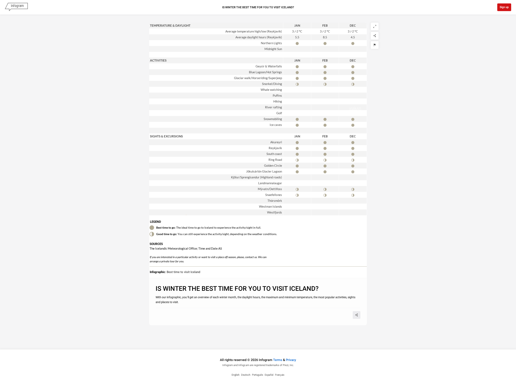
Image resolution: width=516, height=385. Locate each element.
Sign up (504, 7)
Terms (277, 360)
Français (279, 374)
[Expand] (375, 26)
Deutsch (245, 374)
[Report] (375, 45)
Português (257, 374)
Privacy (291, 360)
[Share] (375, 36)
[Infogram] (16, 7)
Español (269, 374)
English (235, 374)
